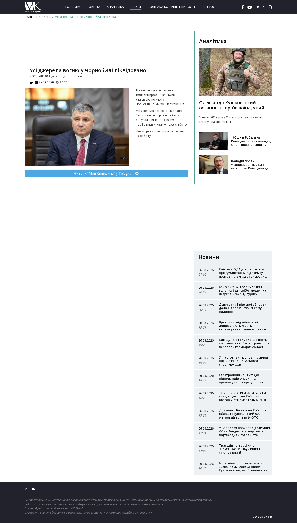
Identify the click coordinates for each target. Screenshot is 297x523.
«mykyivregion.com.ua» (199, 500)
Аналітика (115, 7)
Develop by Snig (262, 516)
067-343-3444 (143, 513)
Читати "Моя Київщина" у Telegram (104, 173)
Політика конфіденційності (171, 7)
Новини (93, 7)
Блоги (135, 7)
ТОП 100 (207, 7)
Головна (72, 7)
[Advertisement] (106, 48)
